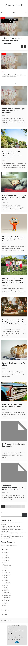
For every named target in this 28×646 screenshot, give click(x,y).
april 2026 (6, 574)
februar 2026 (7, 576)
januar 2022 (6, 611)
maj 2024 (6, 587)
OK (17, 642)
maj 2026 (6, 573)
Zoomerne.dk (14, 5)
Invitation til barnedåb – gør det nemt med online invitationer (13, 129)
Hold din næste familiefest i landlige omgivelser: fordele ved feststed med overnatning (14, 341)
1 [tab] (12, 102)
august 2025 (6, 579)
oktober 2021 (7, 616)
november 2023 (7, 592)
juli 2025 (5, 581)
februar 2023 (7, 599)
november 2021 (7, 614)
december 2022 (7, 601)
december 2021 (7, 612)
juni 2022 (6, 604)
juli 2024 (5, 586)
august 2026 (6, 571)
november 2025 (7, 577)
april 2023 (6, 597)
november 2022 (7, 602)
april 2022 (6, 607)
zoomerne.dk (8, 21)
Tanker (5, 633)
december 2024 (7, 584)
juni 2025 (6, 582)
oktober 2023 (7, 594)
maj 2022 (6, 606)
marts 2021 (6, 624)
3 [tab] (15, 102)
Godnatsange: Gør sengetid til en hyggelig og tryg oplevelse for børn (14, 216)
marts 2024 (6, 589)
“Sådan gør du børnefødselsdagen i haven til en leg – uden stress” (13, 506)
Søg (2, 531)
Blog (4, 19)
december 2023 (7, 591)
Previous (22, 65)
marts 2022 (6, 609)
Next (25, 65)
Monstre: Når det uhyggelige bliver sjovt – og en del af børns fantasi (13, 258)
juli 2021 (5, 621)
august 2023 (6, 596)
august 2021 (6, 619)
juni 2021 (6, 622)
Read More (8, 65)
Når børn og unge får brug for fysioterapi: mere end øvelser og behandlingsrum (12, 299)
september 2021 (7, 617)
